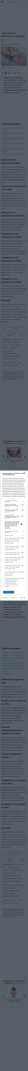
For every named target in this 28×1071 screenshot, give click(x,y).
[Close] (24, 473)
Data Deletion (5, 597)
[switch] (22, 505)
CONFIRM (8, 592)
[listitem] (14, 501)
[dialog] (14, 535)
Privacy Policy (22, 597)
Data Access (14, 597)
